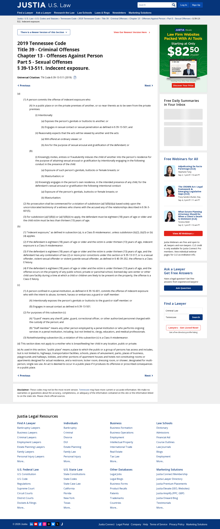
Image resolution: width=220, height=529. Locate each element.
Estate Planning (72, 447)
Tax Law (114, 456)
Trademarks (117, 498)
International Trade (121, 447)
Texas (67, 502)
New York (69, 498)
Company (136, 524)
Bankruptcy (70, 427)
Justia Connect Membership (172, 474)
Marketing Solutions (140, 13)
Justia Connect (106, 524)
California (69, 488)
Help (145, 524)
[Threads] (49, 524)
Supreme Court (25, 488)
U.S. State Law (73, 469)
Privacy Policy (176, 524)
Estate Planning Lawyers (31, 447)
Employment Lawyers (29, 442)
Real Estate (116, 451)
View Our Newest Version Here (130, 32)
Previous (25, 85)
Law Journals (163, 447)
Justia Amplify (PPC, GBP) (170, 493)
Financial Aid (163, 437)
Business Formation (121, 427)
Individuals (71, 423)
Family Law (70, 451)
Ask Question (183, 287)
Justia (20, 18)
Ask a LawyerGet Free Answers (178, 271)
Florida (67, 493)
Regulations (24, 483)
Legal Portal (122, 524)
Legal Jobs (116, 474)
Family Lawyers (25, 451)
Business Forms (119, 483)
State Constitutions (74, 474)
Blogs (159, 451)
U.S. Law (29, 18)
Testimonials (163, 502)
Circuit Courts (25, 493)
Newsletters (119, 13)
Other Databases (121, 469)
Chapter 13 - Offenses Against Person (147, 18)
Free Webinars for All (181, 159)
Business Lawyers (27, 432)
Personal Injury (72, 456)
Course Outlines (165, 442)
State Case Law (72, 483)
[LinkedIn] (31, 524)
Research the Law (64, 13)
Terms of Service (158, 524)
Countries (115, 502)
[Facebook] (40, 524)
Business (116, 423)
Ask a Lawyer (44, 13)
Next (148, 85)
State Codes (70, 479)
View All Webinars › (183, 233)
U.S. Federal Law (28, 469)
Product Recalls (118, 488)
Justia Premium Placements (171, 483)
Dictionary (162, 427)
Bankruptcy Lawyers (28, 427)
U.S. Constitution (26, 474)
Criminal (68, 432)
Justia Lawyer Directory (169, 479)
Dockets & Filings (26, 502)
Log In (183, 5)
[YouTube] (36, 524)
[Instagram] (44, 524)
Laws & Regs (102, 13)
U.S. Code (22, 479)
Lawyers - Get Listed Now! (183, 327)
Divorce (68, 437)
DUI (66, 442)
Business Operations (121, 432)
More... (21, 461)
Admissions (162, 432)
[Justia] (31, 5)
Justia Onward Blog (167, 498)
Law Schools (84, 13)
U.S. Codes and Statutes (47, 18)
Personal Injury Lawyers (30, 456)
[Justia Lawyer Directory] (62, 524)
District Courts (25, 498)
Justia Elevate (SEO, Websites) (172, 488)
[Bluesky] (53, 524)
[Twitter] (57, 524)
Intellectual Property (121, 442)
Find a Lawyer (25, 13)
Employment (117, 437)
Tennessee (84, 389)
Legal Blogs (116, 479)
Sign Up (196, 5)
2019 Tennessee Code (89, 18)
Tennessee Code (68, 18)
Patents (114, 493)
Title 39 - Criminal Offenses (115, 18)
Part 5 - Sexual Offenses (179, 18)
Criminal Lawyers (26, 437)
